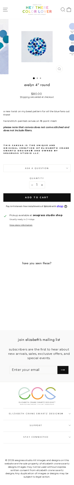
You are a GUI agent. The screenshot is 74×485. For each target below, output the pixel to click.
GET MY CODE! (37, 258)
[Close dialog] (70, 210)
